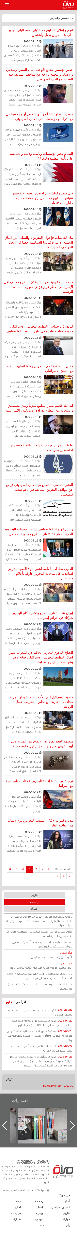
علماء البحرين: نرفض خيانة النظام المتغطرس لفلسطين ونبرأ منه (41, 447)
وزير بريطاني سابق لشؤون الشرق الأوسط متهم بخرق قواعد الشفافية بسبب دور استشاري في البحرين (39, 976)
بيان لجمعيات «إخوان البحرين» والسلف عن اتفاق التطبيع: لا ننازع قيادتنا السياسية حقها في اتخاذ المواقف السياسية (39, 242)
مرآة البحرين (69, 5)
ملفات (40, 1225)
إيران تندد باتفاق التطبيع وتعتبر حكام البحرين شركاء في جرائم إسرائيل (42, 615)
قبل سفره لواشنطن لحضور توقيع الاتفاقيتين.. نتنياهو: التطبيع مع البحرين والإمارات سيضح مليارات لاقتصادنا (41, 198)
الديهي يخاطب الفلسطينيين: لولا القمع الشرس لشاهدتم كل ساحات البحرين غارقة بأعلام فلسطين (40, 573)
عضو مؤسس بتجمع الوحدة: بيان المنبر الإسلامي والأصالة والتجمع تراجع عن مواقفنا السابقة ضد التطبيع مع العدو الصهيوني (39, 74)
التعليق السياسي (60, 1207)
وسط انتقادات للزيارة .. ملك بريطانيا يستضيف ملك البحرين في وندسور (40, 986)
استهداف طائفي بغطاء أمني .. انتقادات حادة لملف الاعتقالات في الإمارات (39, 1048)
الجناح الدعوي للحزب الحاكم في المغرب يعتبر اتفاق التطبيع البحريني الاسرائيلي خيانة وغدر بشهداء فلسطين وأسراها (41, 657)
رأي (68, 1225)
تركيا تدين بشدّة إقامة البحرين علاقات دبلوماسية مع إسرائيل (39, 783)
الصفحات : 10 (62, 869)
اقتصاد (34, 908)
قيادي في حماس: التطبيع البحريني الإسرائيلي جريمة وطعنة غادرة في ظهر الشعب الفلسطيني (39, 329)
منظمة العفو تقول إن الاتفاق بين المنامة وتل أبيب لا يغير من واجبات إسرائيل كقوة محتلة (42, 744)
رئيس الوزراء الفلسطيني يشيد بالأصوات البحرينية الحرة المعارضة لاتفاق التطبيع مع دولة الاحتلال (38, 531)
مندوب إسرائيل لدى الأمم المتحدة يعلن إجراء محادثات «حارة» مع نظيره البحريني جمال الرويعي (41, 701)
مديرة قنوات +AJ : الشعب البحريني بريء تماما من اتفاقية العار (40, 823)
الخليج (10, 1002)
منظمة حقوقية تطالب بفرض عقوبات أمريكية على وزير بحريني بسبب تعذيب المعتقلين (42, 944)
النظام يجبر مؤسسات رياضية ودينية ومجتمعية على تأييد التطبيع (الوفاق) (41, 156)
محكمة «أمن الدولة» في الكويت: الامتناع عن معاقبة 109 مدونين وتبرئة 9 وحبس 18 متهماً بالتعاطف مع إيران (39, 1035)
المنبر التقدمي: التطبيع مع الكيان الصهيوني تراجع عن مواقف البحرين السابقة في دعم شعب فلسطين (39, 489)
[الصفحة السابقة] (42, 869)
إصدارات (20, 1100)
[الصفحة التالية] (63, 876)
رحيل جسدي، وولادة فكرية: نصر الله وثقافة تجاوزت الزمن (41, 965)
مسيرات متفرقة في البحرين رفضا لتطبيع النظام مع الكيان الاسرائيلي (40, 368)
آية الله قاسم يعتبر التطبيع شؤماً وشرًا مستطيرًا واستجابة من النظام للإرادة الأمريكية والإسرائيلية (39, 408)
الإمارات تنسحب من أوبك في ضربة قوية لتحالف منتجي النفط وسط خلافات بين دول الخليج (41, 1023)
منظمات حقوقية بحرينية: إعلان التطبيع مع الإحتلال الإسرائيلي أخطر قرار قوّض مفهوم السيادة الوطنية (38, 287)
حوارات (65, 1219)
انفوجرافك (38, 1219)
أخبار (67, 1201)
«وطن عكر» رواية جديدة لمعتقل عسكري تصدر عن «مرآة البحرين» (35, 1119)
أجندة (18, 1201)
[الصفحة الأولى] (48, 869)
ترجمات (34, 901)
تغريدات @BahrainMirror (58, 1085)
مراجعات (16, 1213)
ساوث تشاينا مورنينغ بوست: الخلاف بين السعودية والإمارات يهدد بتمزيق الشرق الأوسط (39, 933)
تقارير (34, 895)
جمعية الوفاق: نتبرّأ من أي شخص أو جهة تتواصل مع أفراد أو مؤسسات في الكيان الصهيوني (39, 116)
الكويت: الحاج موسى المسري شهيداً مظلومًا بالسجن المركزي (39, 1012)
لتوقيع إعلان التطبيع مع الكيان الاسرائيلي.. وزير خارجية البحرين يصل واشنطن (40, 32)
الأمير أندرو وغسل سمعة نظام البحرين (50, 954)
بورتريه (40, 1213)
